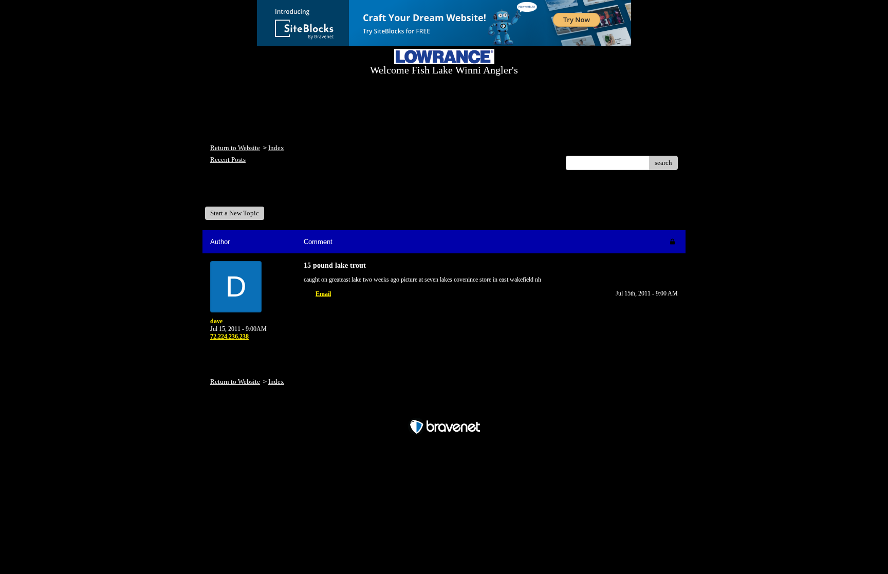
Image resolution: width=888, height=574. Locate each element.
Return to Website (235, 148)
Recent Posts (228, 159)
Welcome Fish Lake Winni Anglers (266, 192)
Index (276, 148)
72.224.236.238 (229, 336)
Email (323, 294)
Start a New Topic (234, 213)
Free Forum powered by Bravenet (444, 409)
